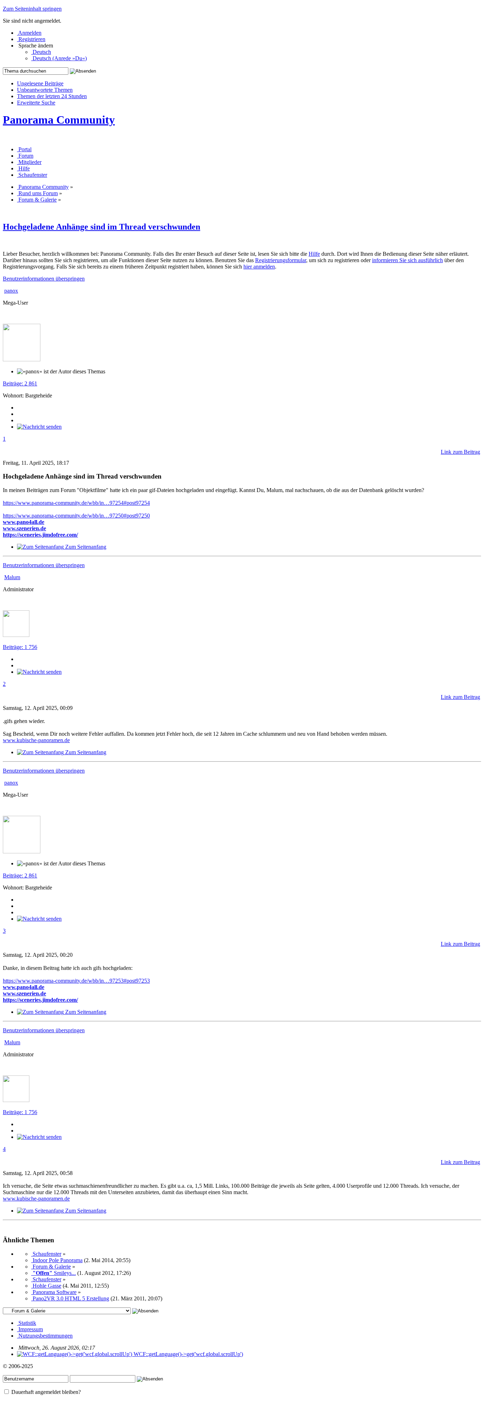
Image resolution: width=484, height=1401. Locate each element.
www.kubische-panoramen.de (36, 740)
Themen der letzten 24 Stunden (52, 96)
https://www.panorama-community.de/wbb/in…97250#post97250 (76, 516)
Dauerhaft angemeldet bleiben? (45, 1392)
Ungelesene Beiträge (40, 83)
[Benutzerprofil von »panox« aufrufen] (21, 359)
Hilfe (314, 254)
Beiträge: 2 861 (20, 383)
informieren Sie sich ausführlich (407, 260)
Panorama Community (59, 119)
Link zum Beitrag (460, 452)
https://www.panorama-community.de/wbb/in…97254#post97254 (76, 503)
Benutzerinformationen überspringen (44, 279)
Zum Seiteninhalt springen (32, 9)
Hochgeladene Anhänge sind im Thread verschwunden (101, 226)
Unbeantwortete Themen (45, 90)
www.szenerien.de (24, 528)
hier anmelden (259, 267)
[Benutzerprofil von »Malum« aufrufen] (16, 635)
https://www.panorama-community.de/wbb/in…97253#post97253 (76, 981)
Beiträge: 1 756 (20, 647)
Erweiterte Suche (36, 103)
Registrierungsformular (280, 260)
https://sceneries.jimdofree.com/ (40, 535)
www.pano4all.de (23, 522)
